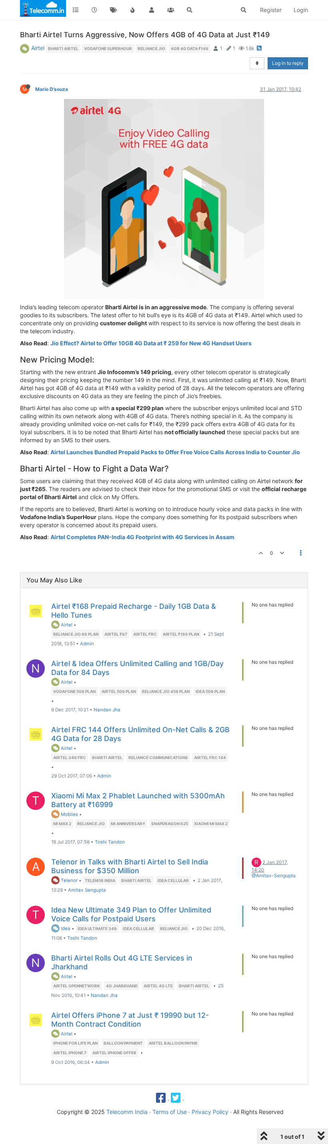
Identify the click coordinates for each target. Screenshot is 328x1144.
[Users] (151, 10)
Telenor (69, 880)
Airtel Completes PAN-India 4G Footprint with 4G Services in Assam (142, 537)
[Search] (189, 10)
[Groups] (170, 10)
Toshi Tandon (110, 842)
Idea (65, 928)
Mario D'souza (51, 89)
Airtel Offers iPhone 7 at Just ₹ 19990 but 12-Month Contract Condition (130, 1019)
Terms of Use (169, 1111)
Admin (87, 644)
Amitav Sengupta (87, 890)
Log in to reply (288, 63)
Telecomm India (127, 1111)
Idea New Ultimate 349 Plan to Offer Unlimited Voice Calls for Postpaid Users (131, 914)
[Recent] (94, 10)
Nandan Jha (107, 710)
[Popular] (132, 10)
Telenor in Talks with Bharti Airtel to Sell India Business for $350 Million (129, 866)
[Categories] (75, 10)
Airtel (37, 47)
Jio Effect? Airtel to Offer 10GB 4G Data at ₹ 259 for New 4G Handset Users (151, 343)
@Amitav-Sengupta (274, 875)
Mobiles (69, 814)
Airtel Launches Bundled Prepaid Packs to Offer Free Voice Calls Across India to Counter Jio (175, 452)
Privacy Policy (210, 1111)
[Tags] (113, 10)
